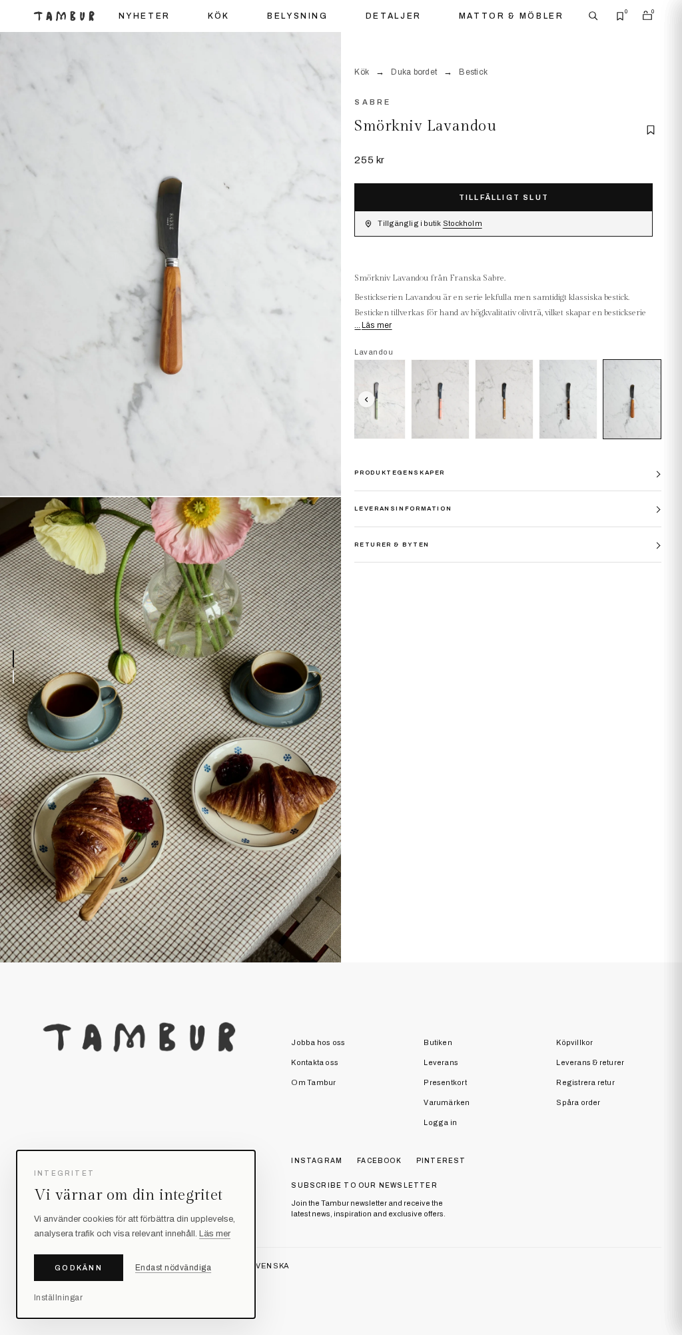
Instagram (316, 1160)
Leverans (441, 1062)
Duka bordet (414, 72)
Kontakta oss (314, 1062)
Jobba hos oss (318, 1042)
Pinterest (441, 1160)
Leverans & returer (590, 1062)
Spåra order (578, 1102)
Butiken (438, 1042)
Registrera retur (585, 1082)
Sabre (372, 102)
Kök (219, 16)
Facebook (379, 1160)
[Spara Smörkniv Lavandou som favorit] (650, 130)
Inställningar (58, 1297)
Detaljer (394, 16)
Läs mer (377, 325)
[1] (170, 264)
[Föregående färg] (366, 399)
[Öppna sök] (593, 16)
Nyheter (144, 16)
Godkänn (79, 1268)
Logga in (440, 1122)
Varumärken (447, 1102)
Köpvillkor (574, 1042)
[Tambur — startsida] (64, 16)
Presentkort (445, 1082)
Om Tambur (313, 1082)
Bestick (473, 72)
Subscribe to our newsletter (364, 1185)
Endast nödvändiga (173, 1267)
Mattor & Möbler (511, 16)
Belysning (297, 16)
